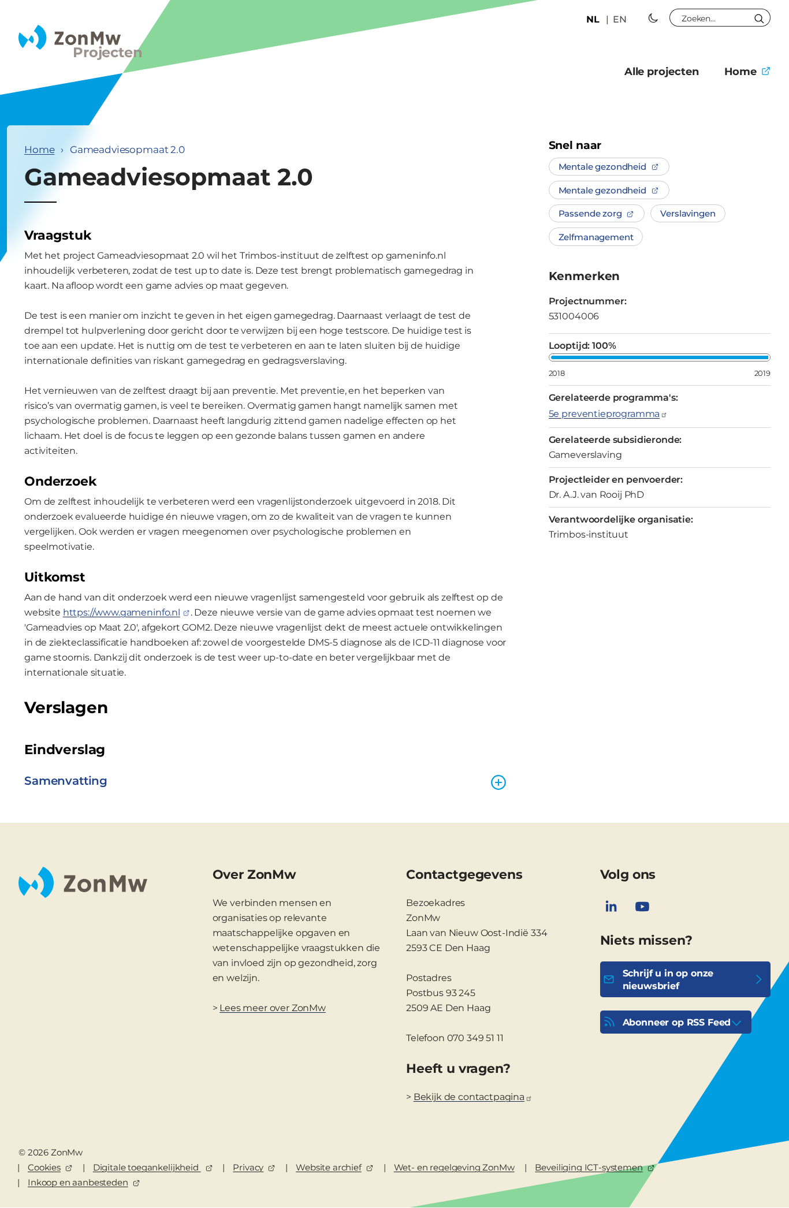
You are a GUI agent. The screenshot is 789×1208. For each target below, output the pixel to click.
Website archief (329, 1167)
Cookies (44, 1167)
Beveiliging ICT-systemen (588, 1167)
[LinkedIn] (611, 907)
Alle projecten (661, 71)
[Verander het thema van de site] (653, 18)
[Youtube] (642, 907)
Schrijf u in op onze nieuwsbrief (668, 979)
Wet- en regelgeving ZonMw (454, 1167)
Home (740, 71)
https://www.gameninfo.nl (121, 612)
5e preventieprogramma (604, 413)
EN (620, 19)
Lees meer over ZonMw (272, 1007)
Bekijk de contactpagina (469, 1096)
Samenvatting (65, 781)
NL (593, 19)
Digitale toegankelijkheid (147, 1167)
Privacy (248, 1167)
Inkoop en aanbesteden (78, 1182)
